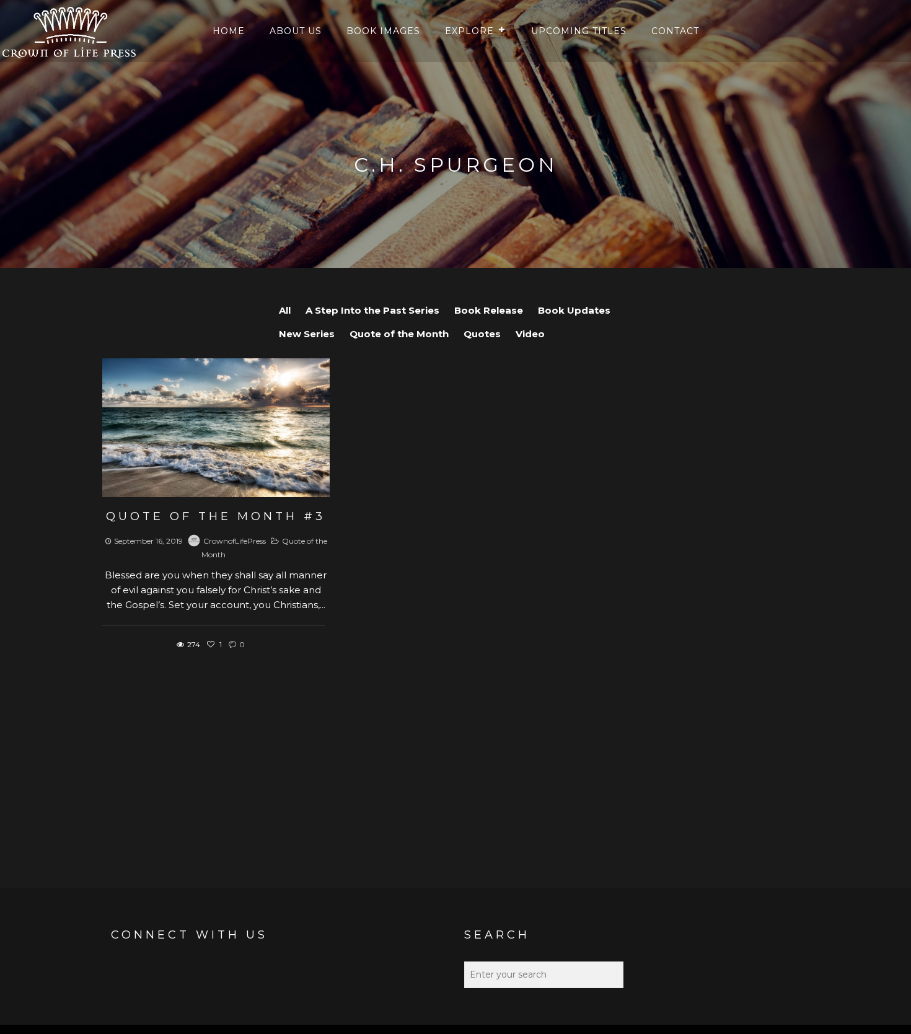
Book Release (488, 310)
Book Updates (574, 310)
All (285, 310)
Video (530, 334)
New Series (307, 334)
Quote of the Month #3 (215, 516)
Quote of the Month (399, 334)
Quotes (482, 334)
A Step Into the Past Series (372, 310)
